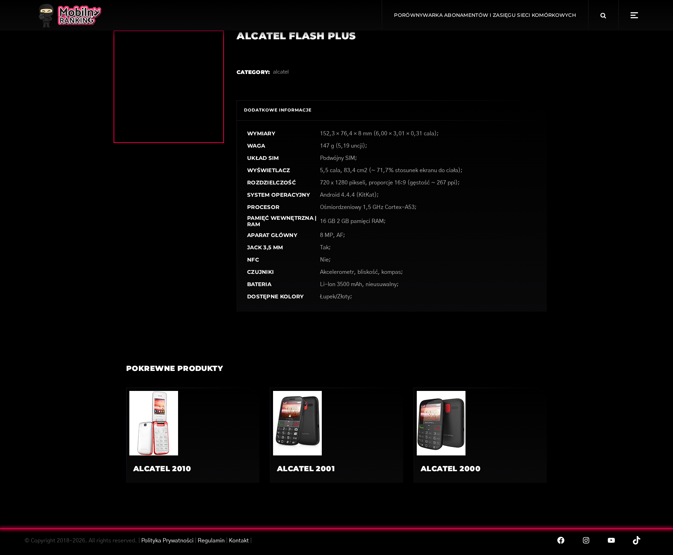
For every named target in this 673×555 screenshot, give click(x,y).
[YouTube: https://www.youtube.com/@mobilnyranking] (611, 540)
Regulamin (211, 540)
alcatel (281, 72)
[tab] (278, 110)
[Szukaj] (603, 15)
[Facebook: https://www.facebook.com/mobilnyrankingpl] (561, 540)
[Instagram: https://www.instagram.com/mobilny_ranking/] (586, 540)
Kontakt (239, 540)
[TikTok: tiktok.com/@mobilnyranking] (636, 540)
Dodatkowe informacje (278, 110)
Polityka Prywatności (167, 540)
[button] (634, 15)
